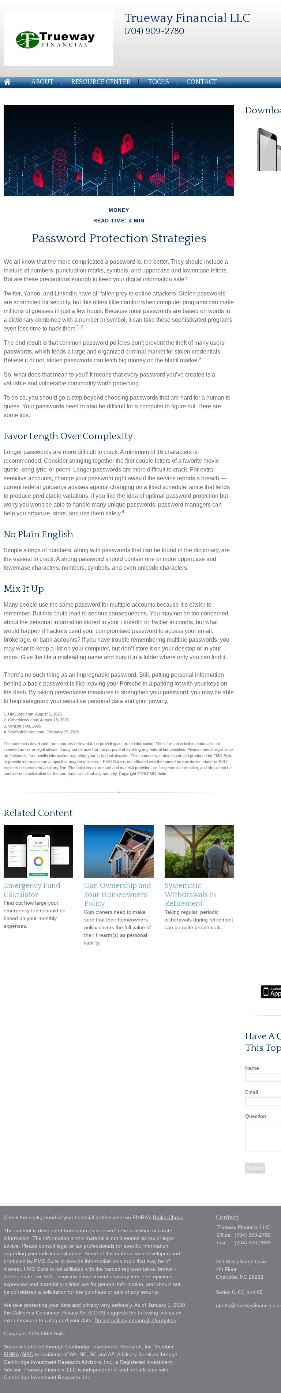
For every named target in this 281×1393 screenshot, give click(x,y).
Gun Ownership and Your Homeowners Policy (117, 895)
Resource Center (101, 82)
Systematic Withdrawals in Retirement (190, 895)
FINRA (11, 1354)
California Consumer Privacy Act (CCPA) (58, 1313)
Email (251, 1092)
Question (255, 1116)
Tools (158, 82)
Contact (202, 82)
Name (252, 1068)
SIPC (27, 1354)
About (42, 82)
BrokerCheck (168, 1217)
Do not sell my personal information (135, 1320)
